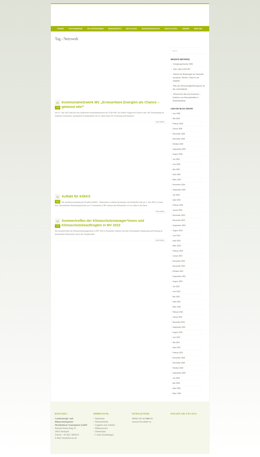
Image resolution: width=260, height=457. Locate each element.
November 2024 (179, 185)
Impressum (100, 418)
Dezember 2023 (179, 215)
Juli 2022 (176, 286)
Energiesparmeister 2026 (183, 64)
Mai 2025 (176, 169)
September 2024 (179, 190)
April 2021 (177, 347)
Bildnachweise (101, 428)
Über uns (198, 29)
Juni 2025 (176, 164)
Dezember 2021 (179, 322)
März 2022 (177, 307)
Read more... (160, 122)
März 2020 (177, 393)
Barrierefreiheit (101, 422)
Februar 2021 (178, 353)
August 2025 (178, 154)
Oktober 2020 (178, 368)
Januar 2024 (177, 210)
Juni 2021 (176, 337)
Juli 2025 (176, 159)
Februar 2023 (178, 251)
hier (148, 418)
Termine (185, 29)
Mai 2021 (176, 342)
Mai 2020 (176, 383)
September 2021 (179, 327)
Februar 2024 (178, 205)
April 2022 (177, 302)
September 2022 (179, 276)
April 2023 (177, 241)
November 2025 (179, 139)
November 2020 (179, 363)
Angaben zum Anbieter (105, 425)
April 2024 (177, 200)
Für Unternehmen (95, 29)
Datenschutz (100, 431)
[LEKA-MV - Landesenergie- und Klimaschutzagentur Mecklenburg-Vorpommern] (74, 15)
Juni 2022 (176, 291)
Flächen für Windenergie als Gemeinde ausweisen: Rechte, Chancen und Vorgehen (188, 77)
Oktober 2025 (178, 144)
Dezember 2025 (179, 134)
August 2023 (178, 231)
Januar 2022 (177, 317)
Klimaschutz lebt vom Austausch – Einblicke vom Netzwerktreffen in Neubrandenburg (187, 97)
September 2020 (179, 373)
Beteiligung (131, 29)
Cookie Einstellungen (104, 435)
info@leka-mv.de (69, 438)
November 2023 (179, 220)
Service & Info (171, 29)
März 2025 (177, 180)
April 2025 (177, 174)
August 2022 (178, 281)
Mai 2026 (176, 118)
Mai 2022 (176, 297)
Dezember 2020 (179, 358)
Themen (60, 29)
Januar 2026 (177, 129)
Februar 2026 (178, 124)
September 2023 (179, 225)
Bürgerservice (114, 29)
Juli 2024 (176, 195)
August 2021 (178, 332)
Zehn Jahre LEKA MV (181, 69)
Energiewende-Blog (151, 29)
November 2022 (179, 266)
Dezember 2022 (179, 261)
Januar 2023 (177, 256)
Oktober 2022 (178, 271)
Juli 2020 (176, 378)
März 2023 (177, 246)
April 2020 (177, 388)
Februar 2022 (178, 312)
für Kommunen (75, 29)
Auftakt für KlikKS (76, 196)
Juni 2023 (176, 236)
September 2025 (179, 149)
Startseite (59, 35)
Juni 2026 (176, 113)
